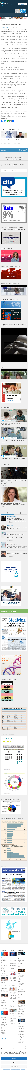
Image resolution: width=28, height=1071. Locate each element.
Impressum (23, 1069)
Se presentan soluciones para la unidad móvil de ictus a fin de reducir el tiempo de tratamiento (21, 1010)
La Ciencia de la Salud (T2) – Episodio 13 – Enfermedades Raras (11, 424)
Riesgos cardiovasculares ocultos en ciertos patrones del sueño (4, 986)
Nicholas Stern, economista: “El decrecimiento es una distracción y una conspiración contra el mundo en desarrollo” (13, 481)
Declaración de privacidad (15, 1069)
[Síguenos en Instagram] (26, 150)
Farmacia (9, 533)
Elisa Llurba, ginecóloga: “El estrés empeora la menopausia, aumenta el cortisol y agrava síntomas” (13, 504)
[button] (26, 1046)
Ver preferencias (14, 1066)
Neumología (10, 543)
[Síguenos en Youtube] (24, 150)
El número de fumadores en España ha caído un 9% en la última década (17, 554)
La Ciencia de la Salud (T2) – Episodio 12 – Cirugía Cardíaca (12, 441)
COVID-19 (3, 20)
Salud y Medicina (6, 27)
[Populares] (7, 513)
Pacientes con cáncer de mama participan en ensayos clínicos (13, 1018)
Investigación (10, 525)
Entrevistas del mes (11, 516)
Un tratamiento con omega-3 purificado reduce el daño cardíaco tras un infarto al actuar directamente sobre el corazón (4, 965)
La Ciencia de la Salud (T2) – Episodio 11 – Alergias (13, 459)
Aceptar (14, 1058)
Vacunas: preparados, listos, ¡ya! (5, 140)
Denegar (14, 1062)
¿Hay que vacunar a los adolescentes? (19, 140)
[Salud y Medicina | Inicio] (14, 4)
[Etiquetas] (20, 513)
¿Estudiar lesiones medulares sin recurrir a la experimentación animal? (17, 527)
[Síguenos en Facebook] (19, 150)
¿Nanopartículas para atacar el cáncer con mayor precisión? (13, 980)
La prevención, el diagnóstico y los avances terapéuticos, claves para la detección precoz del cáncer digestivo (13, 998)
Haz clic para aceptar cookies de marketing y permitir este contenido (14, 290)
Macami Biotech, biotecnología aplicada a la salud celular (21, 960)
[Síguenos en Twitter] (22, 150)
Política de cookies (6, 1069)
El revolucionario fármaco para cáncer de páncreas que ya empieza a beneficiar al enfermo (13, 962)
